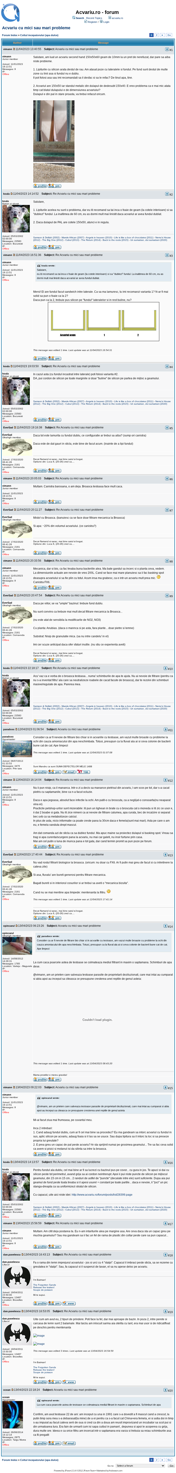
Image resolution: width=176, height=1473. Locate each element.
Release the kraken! (44, 1287)
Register (92, 22)
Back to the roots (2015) (115, 240)
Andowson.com (115, 1470)
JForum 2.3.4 (70, 1470)
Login (106, 22)
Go (169, 35)
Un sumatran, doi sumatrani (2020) (148, 240)
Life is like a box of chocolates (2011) (133, 237)
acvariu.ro (117, 18)
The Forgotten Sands (44, 1285)
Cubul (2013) (72, 240)
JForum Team (89, 1470)
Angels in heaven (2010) (99, 237)
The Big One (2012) (52, 240)
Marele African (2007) (73, 237)
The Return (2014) (91, 240)
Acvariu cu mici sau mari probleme (36, 28)
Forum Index (9, 35)
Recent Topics (94, 18)
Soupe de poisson (43, 1290)
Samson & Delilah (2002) (46, 237)
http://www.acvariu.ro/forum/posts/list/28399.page (102, 1194)
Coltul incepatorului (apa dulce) (39, 35)
